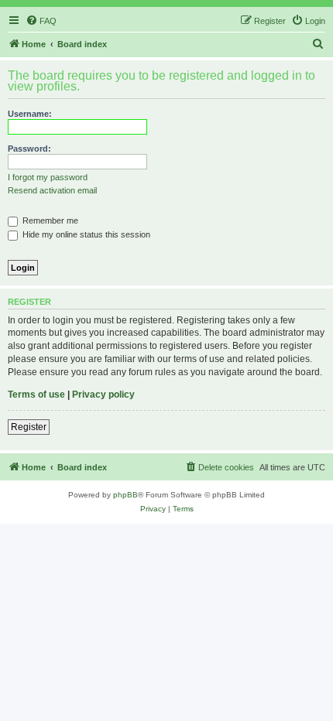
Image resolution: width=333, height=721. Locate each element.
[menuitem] (41, 21)
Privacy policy (103, 394)
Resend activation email (52, 190)
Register (28, 427)
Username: (30, 113)
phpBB (125, 494)
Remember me (49, 220)
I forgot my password (48, 177)
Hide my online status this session (85, 234)
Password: (29, 148)
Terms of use (36, 394)
